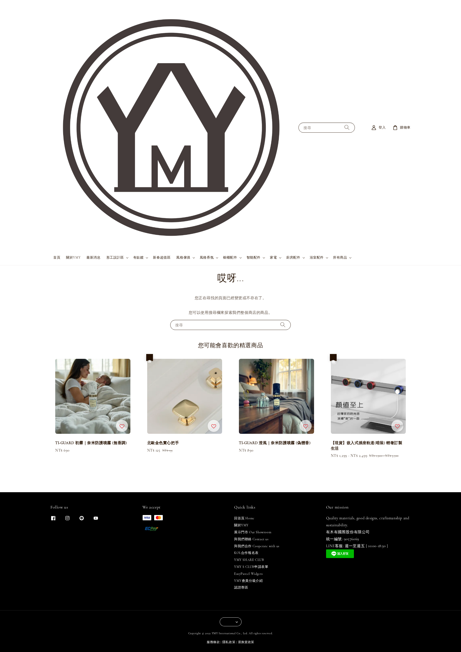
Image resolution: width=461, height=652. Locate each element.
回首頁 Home (244, 518)
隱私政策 (229, 642)
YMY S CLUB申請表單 (251, 567)
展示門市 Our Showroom (252, 532)
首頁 (56, 257)
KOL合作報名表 (246, 553)
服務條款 (213, 642)
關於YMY (73, 257)
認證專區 (241, 587)
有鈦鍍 (138, 257)
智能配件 (254, 257)
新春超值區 (161, 257)
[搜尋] (347, 127)
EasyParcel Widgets (248, 574)
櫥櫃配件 (230, 257)
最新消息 (93, 257)
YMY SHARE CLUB (249, 560)
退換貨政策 (246, 642)
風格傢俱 (183, 257)
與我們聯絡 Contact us (251, 539)
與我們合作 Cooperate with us (256, 546)
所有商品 (340, 257)
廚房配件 (293, 257)
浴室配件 (317, 257)
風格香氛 (207, 257)
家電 (273, 257)
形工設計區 (115, 257)
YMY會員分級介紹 (248, 581)
